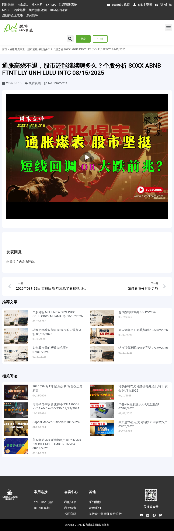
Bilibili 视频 (42, 508)
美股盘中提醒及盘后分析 (105, 514)
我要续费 (70, 508)
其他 (92, 491)
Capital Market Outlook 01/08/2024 (56, 422)
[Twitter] (161, 515)
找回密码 (70, 514)
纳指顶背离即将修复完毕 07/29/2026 (143, 347)
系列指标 (95, 502)
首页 (4, 49)
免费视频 (35, 83)
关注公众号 (151, 507)
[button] (168, 27)
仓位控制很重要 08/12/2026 (137, 312)
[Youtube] (141, 515)
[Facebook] (154, 515)
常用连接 (41, 491)
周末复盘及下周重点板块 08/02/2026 (143, 330)
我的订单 (70, 502)
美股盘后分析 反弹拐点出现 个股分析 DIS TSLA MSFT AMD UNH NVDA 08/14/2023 (56, 444)
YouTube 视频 (43, 502)
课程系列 (95, 508)
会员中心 (71, 491)
